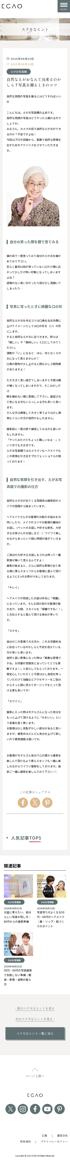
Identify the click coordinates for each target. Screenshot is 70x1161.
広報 (44, 1135)
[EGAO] (12, 6)
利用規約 (25, 1141)
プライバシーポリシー (54, 1141)
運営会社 (62, 1135)
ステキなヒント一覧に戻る (35, 1033)
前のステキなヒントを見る (36, 1008)
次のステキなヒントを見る (34, 1019)
